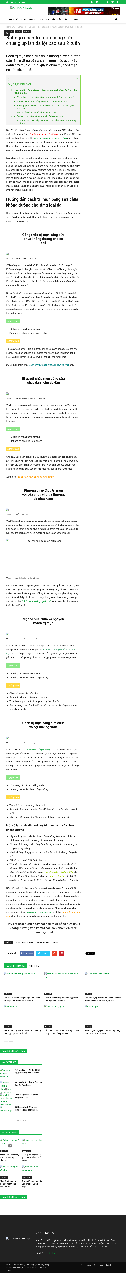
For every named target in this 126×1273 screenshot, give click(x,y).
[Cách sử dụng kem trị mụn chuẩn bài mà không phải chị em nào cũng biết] (103, 983)
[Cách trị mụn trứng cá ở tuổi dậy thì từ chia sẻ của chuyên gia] (63, 983)
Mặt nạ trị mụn (43, 942)
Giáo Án (4, 1151)
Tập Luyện (27, 1177)
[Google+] (92, 2)
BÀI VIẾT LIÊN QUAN (15, 966)
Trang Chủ (13, 19)
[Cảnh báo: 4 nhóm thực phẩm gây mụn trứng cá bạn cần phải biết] (63, 1016)
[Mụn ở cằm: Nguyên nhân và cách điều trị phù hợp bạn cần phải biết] (22, 1016)
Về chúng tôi (11, 2)
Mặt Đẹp (27, 31)
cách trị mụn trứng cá (24, 942)
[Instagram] (97, 2)
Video (75, 19)
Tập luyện (56, 19)
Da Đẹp (18, 31)
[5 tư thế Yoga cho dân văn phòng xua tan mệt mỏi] (32, 1172)
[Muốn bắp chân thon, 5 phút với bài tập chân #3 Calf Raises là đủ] (10, 1145)
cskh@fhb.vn (50, 1253)
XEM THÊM (34, 966)
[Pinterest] (102, 2)
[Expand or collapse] (77, 78)
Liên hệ (22, 2)
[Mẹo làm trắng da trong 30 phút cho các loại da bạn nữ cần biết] (10, 1172)
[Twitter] (112, 2)
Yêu (66, 19)
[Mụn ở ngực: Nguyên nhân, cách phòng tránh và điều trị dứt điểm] (103, 1016)
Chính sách (86, 1265)
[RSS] (107, 2)
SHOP (23, 19)
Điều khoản (98, 1265)
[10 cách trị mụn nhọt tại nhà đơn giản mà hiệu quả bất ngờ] (6, 1099)
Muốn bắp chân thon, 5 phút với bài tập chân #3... (9, 1157)
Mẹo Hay (33, 19)
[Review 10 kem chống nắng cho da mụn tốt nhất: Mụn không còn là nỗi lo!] (22, 983)
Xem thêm (20, 1120)
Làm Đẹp (43, 19)
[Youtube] (117, 2)
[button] (116, 19)
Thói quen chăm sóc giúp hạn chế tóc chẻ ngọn (31, 1157)
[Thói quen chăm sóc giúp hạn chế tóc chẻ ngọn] (32, 1145)
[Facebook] (87, 2)
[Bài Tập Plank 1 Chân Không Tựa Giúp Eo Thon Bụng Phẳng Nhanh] (6, 1089)
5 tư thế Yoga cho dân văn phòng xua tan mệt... (32, 1184)
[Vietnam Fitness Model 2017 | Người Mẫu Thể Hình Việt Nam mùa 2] (6, 1073)
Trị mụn (55, 942)
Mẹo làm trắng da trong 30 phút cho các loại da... (8, 1184)
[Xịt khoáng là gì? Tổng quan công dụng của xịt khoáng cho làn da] (6, 1110)
